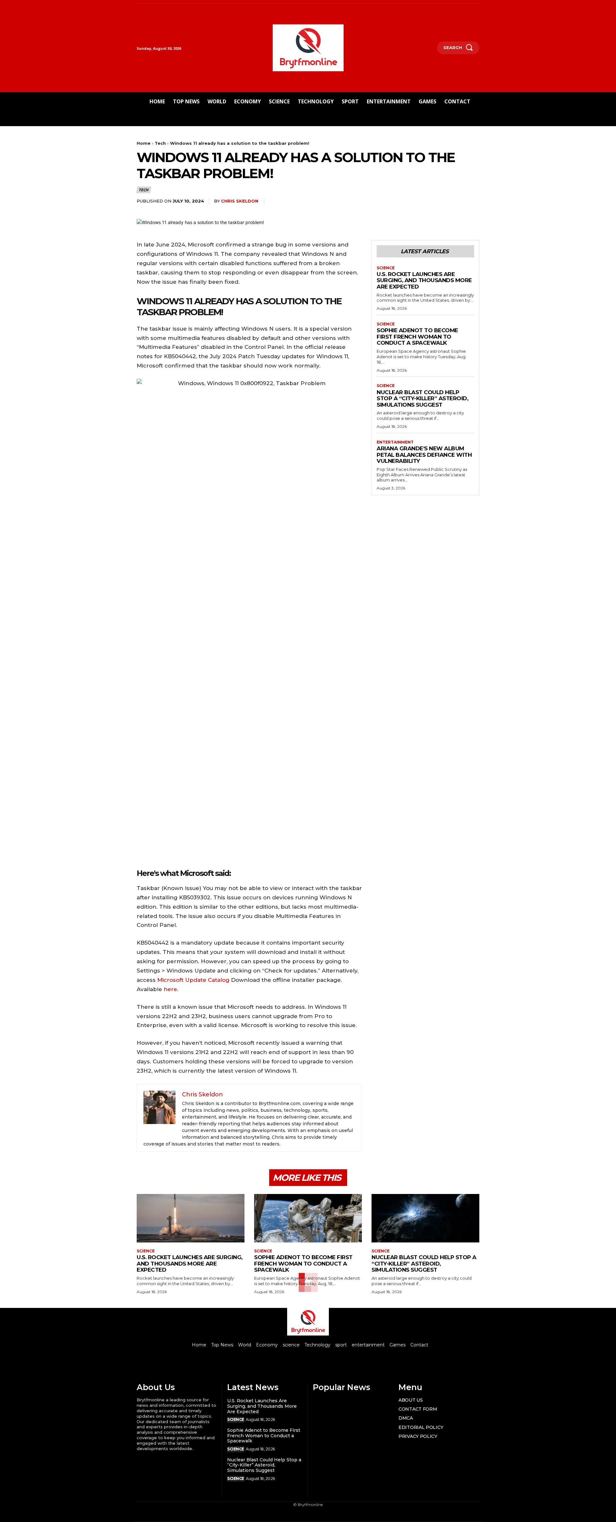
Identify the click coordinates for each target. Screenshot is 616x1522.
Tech (160, 143)
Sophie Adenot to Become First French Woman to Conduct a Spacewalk (417, 336)
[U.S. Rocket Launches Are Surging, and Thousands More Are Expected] (190, 1218)
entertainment (395, 442)
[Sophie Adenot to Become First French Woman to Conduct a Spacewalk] (308, 1218)
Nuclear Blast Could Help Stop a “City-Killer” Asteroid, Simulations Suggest (422, 398)
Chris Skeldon (239, 200)
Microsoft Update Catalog (193, 980)
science (386, 268)
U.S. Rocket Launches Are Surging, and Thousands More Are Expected (424, 280)
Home (143, 143)
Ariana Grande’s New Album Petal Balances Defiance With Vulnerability (424, 454)
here (170, 989)
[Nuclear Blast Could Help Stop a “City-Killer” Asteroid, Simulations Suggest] (425, 1218)
